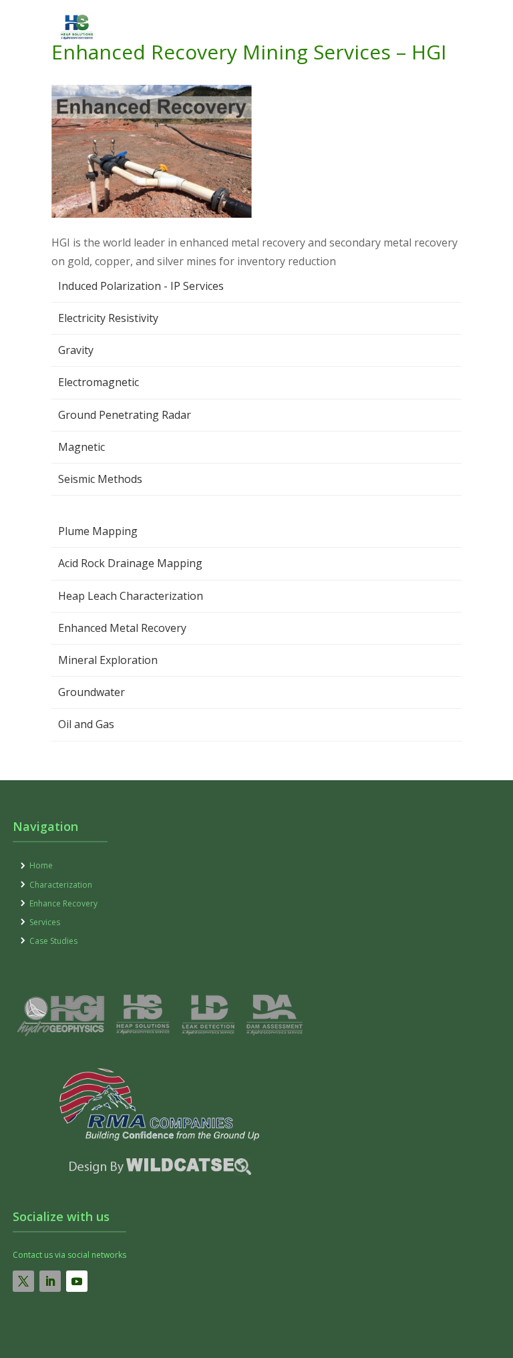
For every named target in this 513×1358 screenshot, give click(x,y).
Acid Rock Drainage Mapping (130, 563)
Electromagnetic (98, 382)
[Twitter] (23, 1281)
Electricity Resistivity (108, 318)
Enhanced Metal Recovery (122, 628)
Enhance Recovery (63, 903)
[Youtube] (77, 1281)
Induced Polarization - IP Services (141, 286)
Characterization (60, 884)
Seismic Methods (100, 479)
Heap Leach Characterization (130, 595)
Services (44, 922)
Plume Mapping (98, 531)
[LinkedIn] (50, 1281)
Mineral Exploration (108, 660)
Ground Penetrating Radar (124, 414)
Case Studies (53, 941)
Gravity (76, 350)
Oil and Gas (86, 724)
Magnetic (81, 447)
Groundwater (91, 692)
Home (41, 865)
